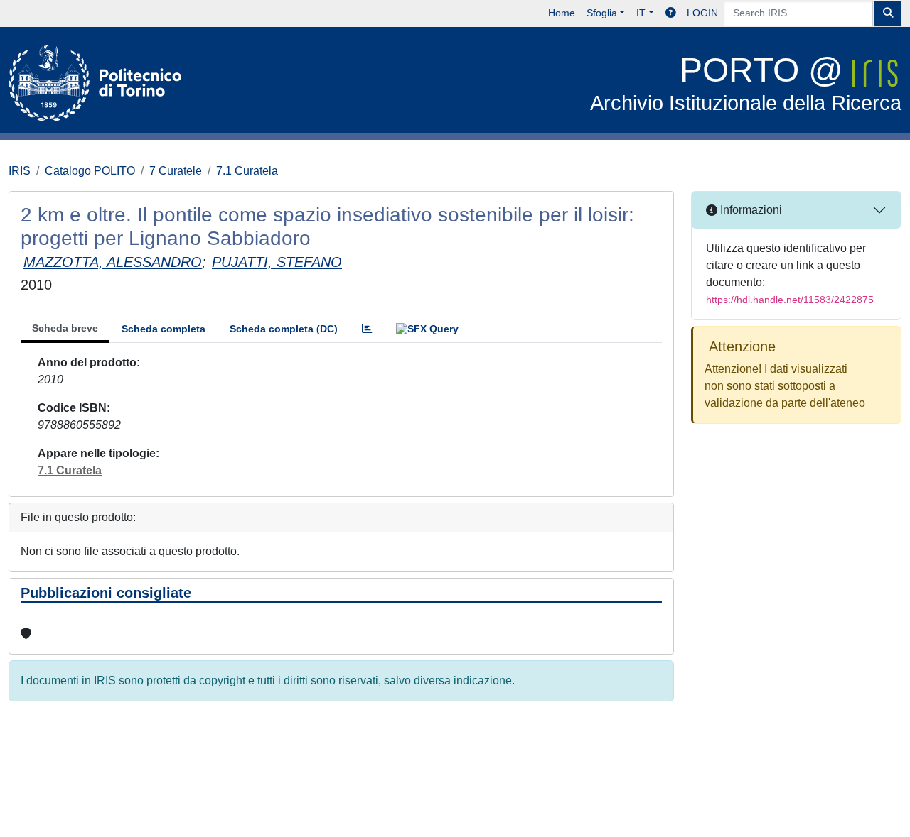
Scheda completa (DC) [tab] (284, 328)
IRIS (20, 171)
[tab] (367, 329)
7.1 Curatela (247, 171)
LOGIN (702, 12)
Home (561, 12)
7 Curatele (175, 171)
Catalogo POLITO (90, 171)
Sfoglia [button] (602, 12)
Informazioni (749, 210)
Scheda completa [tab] (163, 328)
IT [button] (641, 12)
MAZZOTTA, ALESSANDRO (112, 262)
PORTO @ (745, 82)
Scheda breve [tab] (65, 328)
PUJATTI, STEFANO (277, 262)
